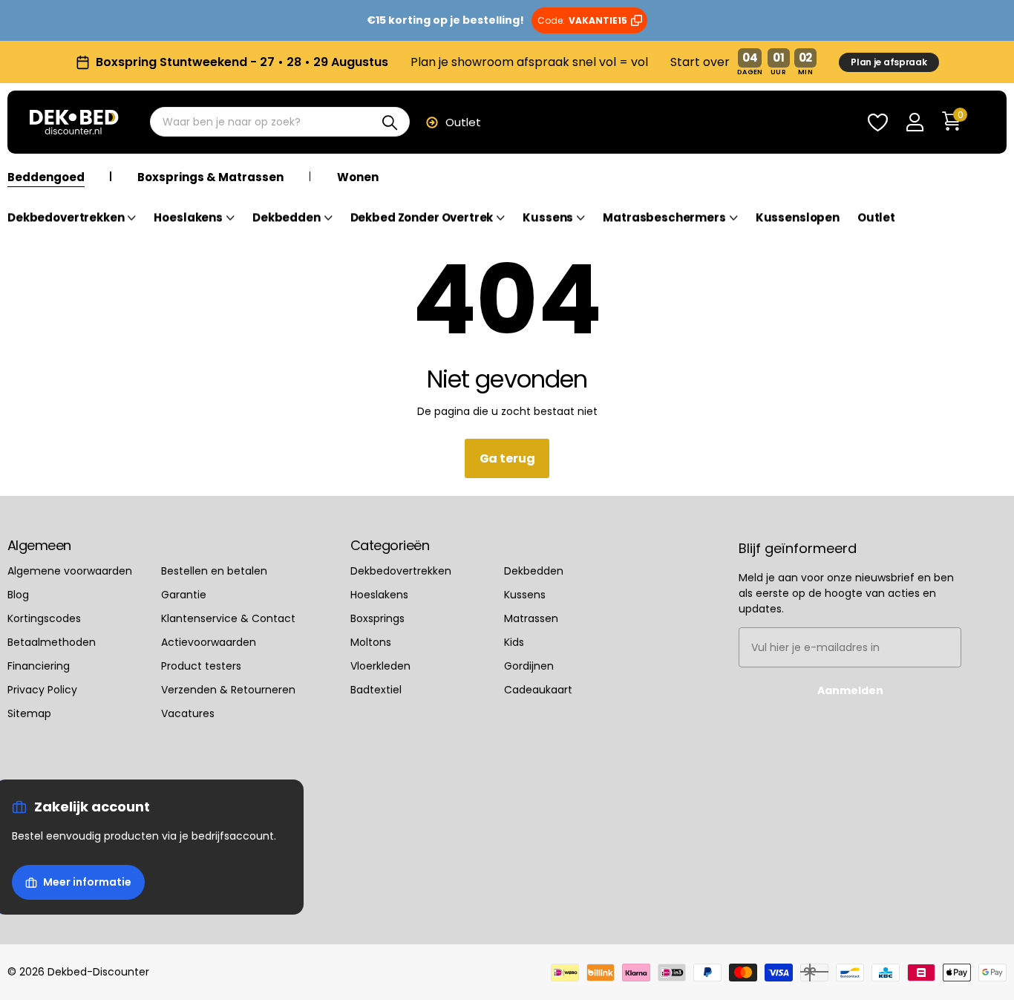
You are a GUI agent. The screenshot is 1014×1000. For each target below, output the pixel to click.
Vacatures (188, 713)
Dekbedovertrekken (65, 218)
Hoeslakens (188, 218)
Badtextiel (376, 689)
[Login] (914, 123)
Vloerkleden (380, 666)
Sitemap (29, 713)
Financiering (38, 666)
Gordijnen (529, 666)
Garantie (183, 594)
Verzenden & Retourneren (228, 689)
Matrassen (531, 618)
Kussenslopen (798, 218)
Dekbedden (286, 218)
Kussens (548, 218)
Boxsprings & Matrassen (210, 178)
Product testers (201, 666)
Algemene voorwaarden (69, 570)
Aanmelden (850, 690)
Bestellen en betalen (214, 570)
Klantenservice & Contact (228, 618)
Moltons (370, 642)
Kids (514, 642)
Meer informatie (87, 882)
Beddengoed (46, 178)
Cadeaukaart (538, 689)
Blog (18, 594)
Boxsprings (377, 618)
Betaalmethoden (51, 642)
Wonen (358, 178)
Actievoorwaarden (208, 642)
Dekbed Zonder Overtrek (422, 218)
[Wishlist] (877, 123)
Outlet (463, 122)
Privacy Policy (42, 689)
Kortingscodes (44, 618)
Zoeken (389, 122)
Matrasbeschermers (664, 218)
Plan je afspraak (889, 62)
